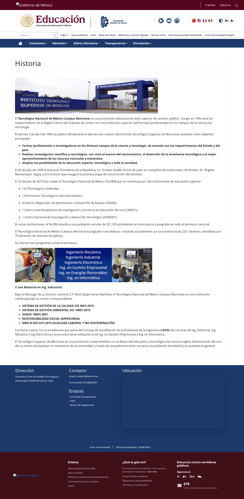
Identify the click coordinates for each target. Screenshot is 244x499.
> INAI (72, 400)
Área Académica (79, 35)
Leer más (152, 471)
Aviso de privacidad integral (219, 35)
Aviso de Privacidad (100, 447)
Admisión (59, 43)
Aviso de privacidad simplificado (185, 35)
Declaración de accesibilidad (137, 480)
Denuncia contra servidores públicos (196, 464)
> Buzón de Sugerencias (81, 405)
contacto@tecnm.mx (87, 376)
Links (93, 35)
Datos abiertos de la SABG (81, 468)
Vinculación (141, 43)
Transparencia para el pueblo (83, 481)
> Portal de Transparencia (82, 396)
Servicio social (158, 35)
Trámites (210, 5)
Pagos (64, 35)
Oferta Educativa (85, 43)
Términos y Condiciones (135, 484)
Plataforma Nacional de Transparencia (88, 477)
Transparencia (115, 43)
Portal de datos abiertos (135, 476)
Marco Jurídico (75, 472)
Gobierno (225, 5)
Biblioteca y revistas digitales (133, 35)
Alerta (71, 485)
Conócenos (37, 43)
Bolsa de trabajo (107, 35)
